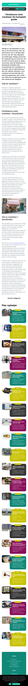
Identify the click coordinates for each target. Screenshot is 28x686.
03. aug (18, 449)
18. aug (18, 356)
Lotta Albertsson (16, 23)
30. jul (18, 556)
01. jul (18, 633)
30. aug (18, 310)
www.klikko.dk (15, 666)
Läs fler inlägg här (14, 298)
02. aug (18, 464)
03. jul (18, 617)
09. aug (18, 403)
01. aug (18, 478)
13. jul (18, 587)
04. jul (17, 602)
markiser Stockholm (18, 243)
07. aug (18, 419)
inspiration (22, 24)
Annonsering (14, 674)
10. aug (18, 388)
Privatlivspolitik (16, 683)
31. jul (18, 493)
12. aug (18, 372)
